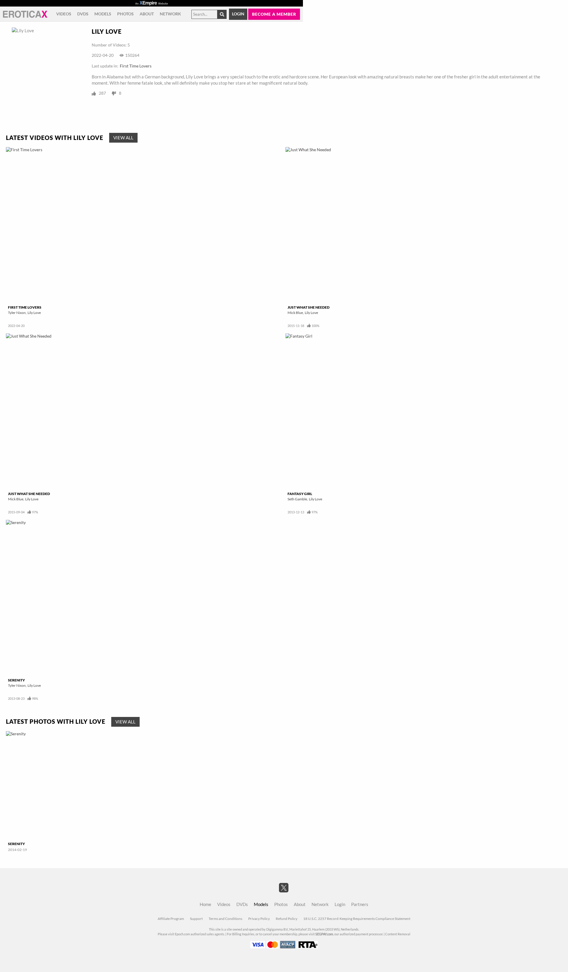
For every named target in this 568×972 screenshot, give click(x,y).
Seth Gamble (297, 499)
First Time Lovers (135, 66)
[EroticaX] (25, 14)
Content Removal (397, 934)
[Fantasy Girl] (423, 411)
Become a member (274, 14)
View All (123, 137)
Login (238, 14)
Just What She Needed (309, 307)
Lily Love (34, 313)
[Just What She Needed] (423, 225)
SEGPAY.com (324, 934)
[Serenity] (144, 598)
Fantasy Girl (300, 494)
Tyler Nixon (17, 313)
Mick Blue (295, 313)
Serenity (16, 680)
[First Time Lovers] (144, 225)
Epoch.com (182, 934)
